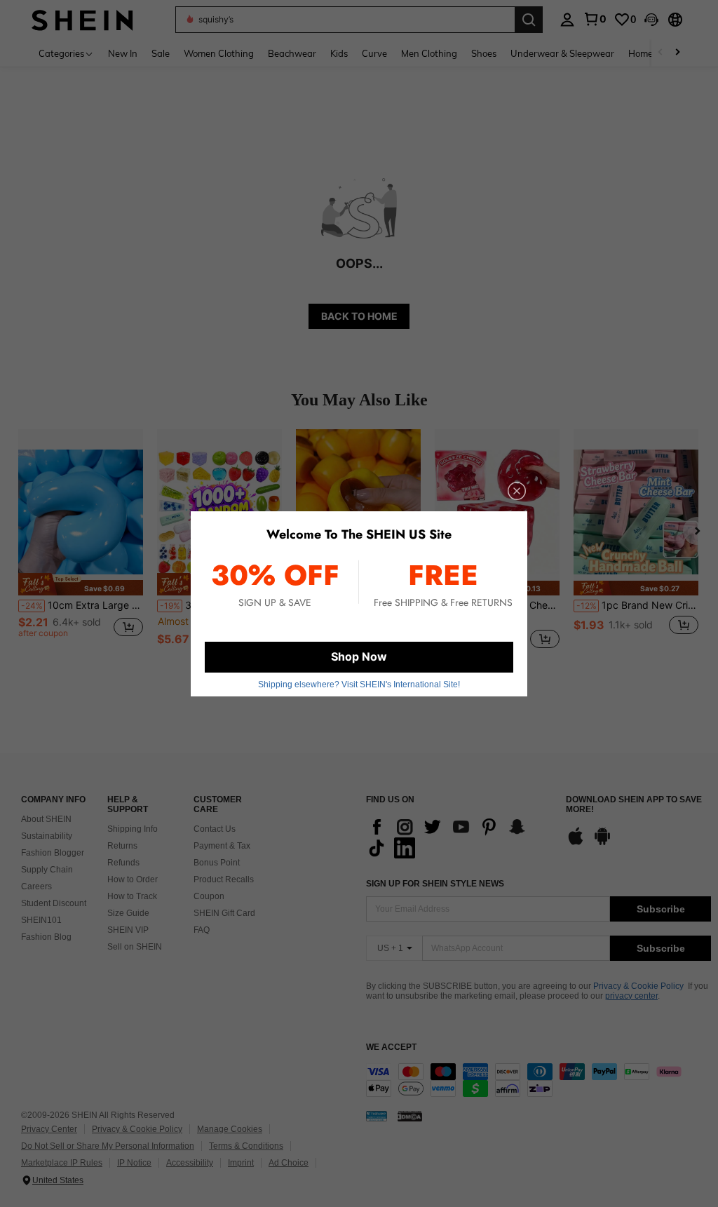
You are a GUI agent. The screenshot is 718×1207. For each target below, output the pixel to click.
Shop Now (359, 656)
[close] (516, 490)
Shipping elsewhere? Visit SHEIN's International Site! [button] (359, 684)
